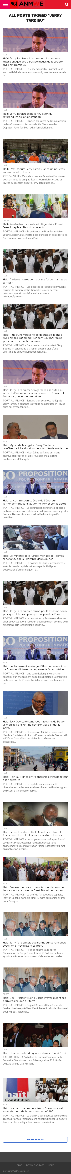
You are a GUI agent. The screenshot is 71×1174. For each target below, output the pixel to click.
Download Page (35, 1165)
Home (51, 1165)
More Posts (35, 1139)
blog (19, 1165)
